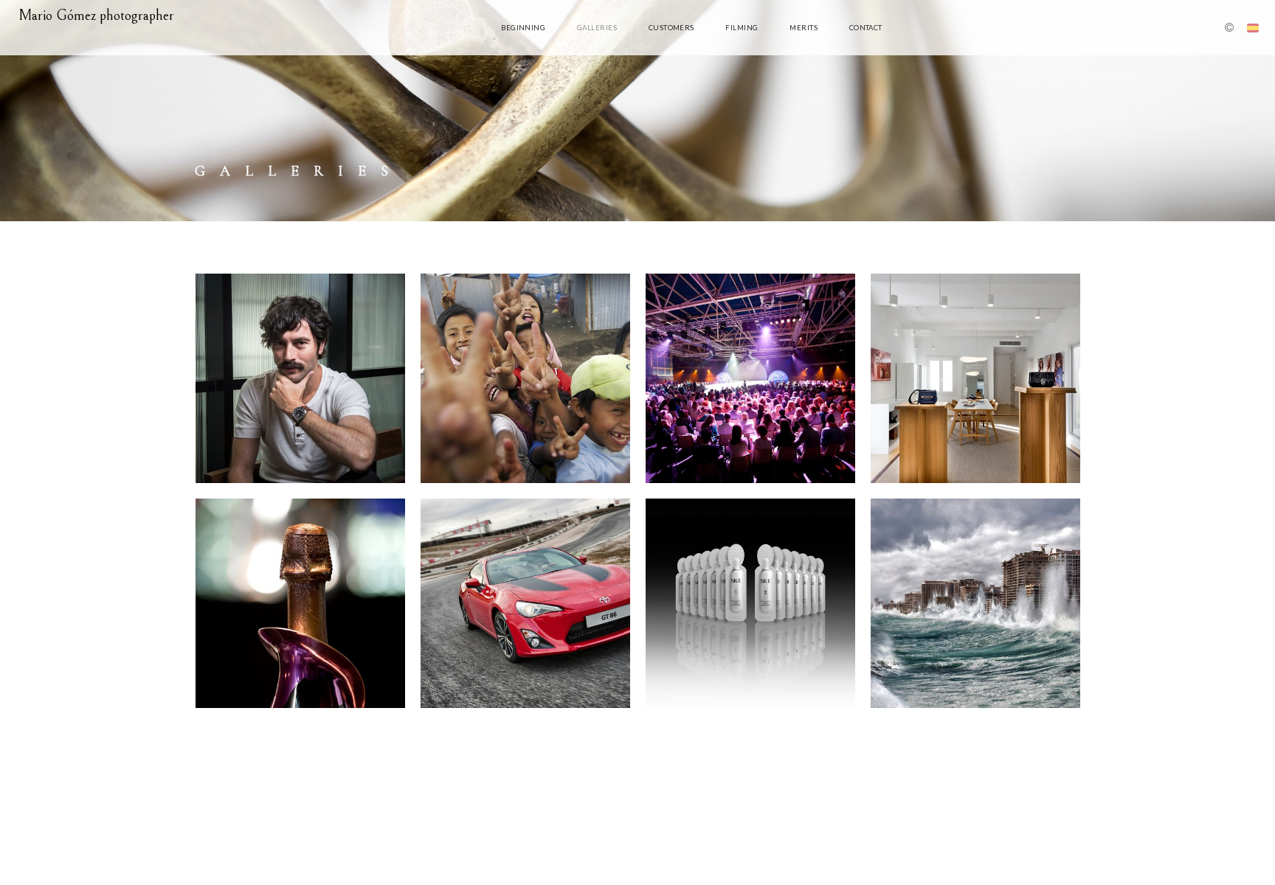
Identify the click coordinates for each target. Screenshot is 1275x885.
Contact (865, 28)
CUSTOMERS (671, 28)
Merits (803, 28)
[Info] (1229, 28)
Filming (741, 28)
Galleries (597, 28)
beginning (523, 28)
